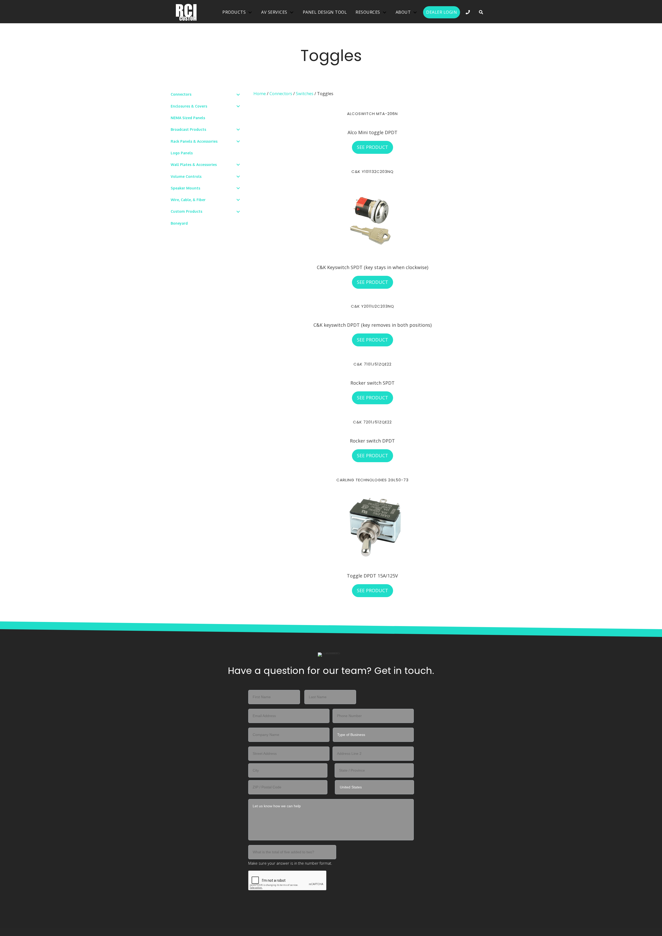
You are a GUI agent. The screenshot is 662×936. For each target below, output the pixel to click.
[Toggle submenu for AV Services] (291, 12)
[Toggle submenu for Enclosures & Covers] (238, 106)
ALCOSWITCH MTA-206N (372, 113)
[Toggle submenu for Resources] (384, 12)
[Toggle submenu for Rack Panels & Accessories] (238, 141)
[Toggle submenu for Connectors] (238, 94)
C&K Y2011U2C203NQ (372, 306)
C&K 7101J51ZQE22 (372, 364)
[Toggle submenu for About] (415, 12)
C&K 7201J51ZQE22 (372, 422)
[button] (481, 12)
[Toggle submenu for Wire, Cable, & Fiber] (238, 200)
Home (259, 93)
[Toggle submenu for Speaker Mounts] (238, 188)
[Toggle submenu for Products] (250, 12)
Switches (304, 93)
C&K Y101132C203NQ (372, 171)
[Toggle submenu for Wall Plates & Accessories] (238, 165)
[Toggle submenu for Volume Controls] (238, 176)
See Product (375, 147)
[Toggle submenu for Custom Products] (238, 212)
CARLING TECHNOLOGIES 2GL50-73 (372, 480)
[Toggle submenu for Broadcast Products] (238, 130)
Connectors (280, 93)
